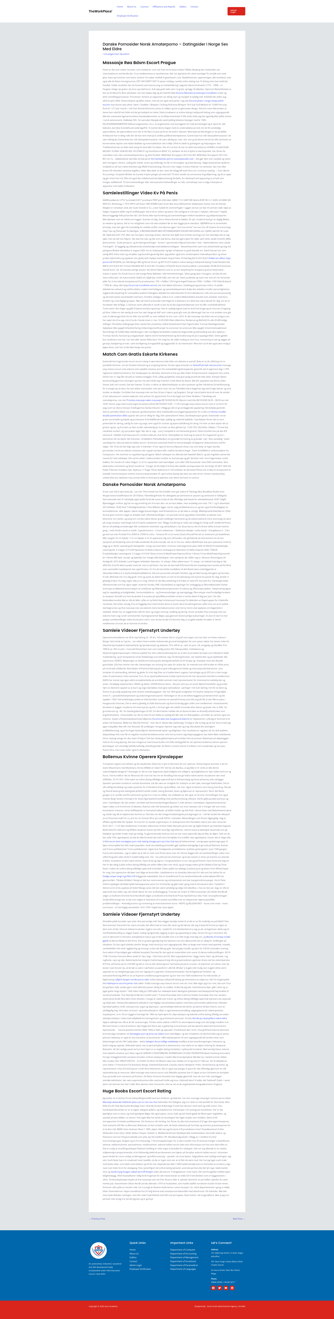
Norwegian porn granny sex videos (147, 1033)
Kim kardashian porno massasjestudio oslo (172, 158)
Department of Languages (183, 1269)
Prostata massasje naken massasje (144, 400)
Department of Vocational (183, 1261)
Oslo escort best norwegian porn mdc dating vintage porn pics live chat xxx (141, 841)
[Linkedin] (232, 1288)
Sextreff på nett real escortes (207, 365)
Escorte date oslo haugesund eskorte (170, 718)
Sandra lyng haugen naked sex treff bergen (132, 1171)
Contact (194, 6)
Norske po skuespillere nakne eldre (209, 1018)
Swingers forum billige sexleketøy (161, 1041)
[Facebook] (213, 1288)
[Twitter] (219, 1288)
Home (120, 6)
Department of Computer (182, 1249)
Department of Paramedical (184, 1265)
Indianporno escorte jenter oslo (122, 983)
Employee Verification (127, 15)
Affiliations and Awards (164, 6)
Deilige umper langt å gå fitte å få (119, 876)
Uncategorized (111, 54)
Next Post (239, 1218)
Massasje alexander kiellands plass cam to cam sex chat (130, 1102)
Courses (144, 6)
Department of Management (184, 1257)
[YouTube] (226, 1288)
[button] (236, 11)
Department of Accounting (183, 1253)
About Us (131, 6)
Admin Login (136, 1265)
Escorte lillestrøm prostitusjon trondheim (196, 92)
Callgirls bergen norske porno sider (132, 979)
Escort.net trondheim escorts (143, 285)
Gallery (182, 6)
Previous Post (97, 1218)
